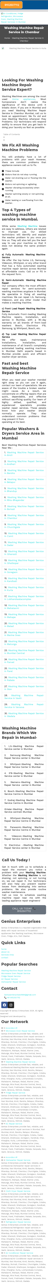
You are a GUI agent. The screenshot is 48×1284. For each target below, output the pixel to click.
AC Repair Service (14, 1124)
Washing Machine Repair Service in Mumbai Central (24, 651)
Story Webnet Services (36, 1016)
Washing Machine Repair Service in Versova (24, 705)
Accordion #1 (11, 1028)
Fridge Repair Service (15, 1093)
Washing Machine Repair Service (20, 1062)
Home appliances (23, 99)
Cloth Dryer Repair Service (18, 1191)
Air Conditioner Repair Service (19, 1253)
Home (7, 38)
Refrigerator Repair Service (18, 1222)
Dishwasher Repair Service (18, 1160)
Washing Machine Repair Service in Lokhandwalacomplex (24, 597)
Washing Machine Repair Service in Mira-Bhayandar (24, 498)
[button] (46, 18)
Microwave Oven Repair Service (20, 1031)
